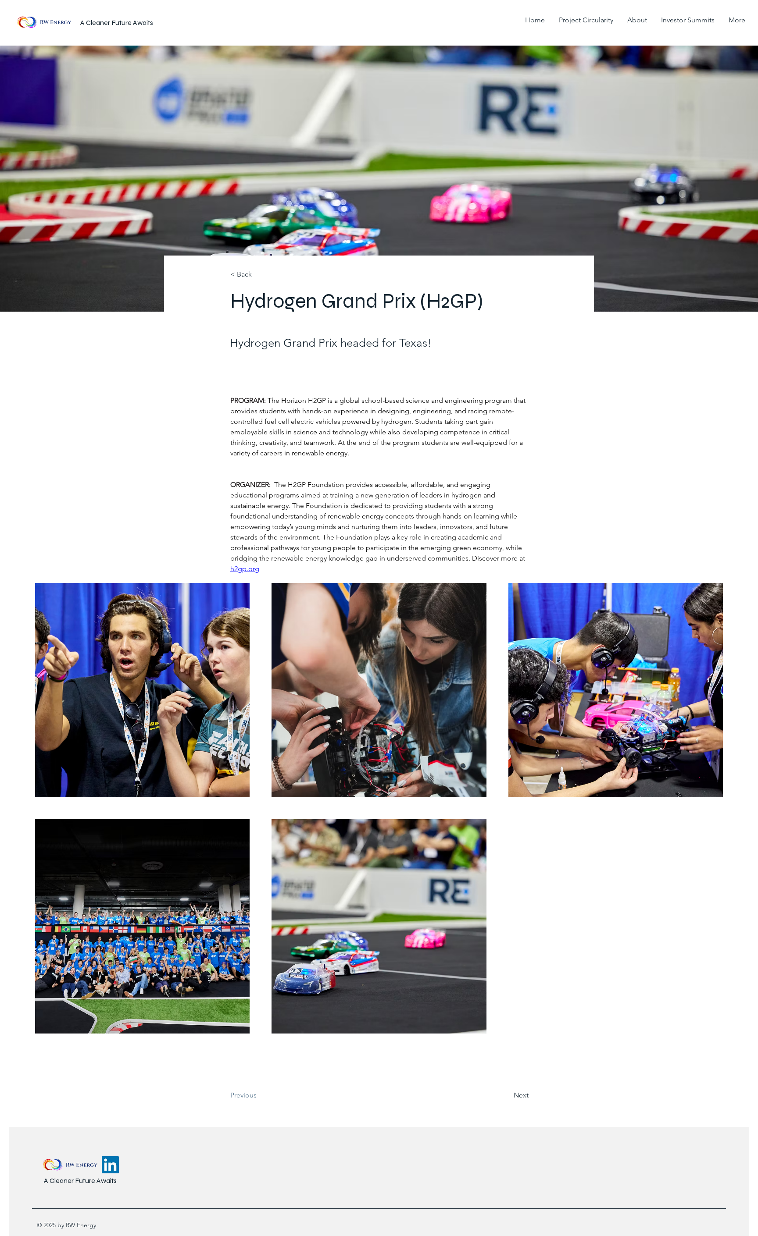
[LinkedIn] (110, 1164)
